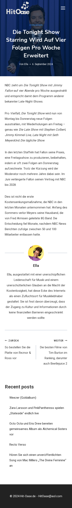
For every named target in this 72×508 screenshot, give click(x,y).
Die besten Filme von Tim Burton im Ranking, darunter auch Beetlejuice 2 (53, 352)
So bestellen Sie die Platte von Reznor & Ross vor (18, 349)
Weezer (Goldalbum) (22, 397)
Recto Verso (17, 444)
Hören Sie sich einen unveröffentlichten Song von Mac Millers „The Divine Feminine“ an (37, 460)
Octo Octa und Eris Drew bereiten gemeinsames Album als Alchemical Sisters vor (38, 429)
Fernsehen (36, 25)
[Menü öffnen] (63, 8)
